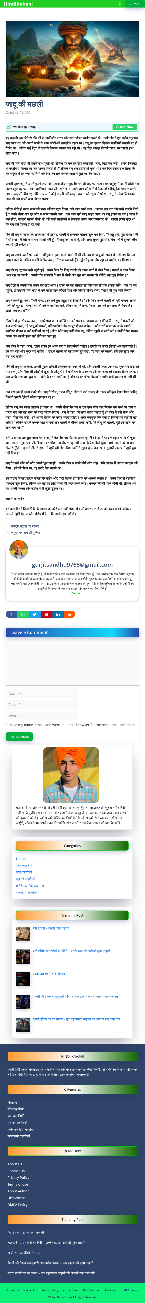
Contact (76, 593)
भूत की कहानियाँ (25, 879)
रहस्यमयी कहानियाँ (27, 892)
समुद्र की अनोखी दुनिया (25, 532)
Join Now (126, 127)
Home (21, 858)
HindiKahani (18, 4)
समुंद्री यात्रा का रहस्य (25, 526)
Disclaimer (16, 1198)
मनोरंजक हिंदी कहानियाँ (30, 885)
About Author (18, 1191)
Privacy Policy (18, 1177)
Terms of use (18, 1184)
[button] (120, 4)
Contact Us (16, 1170)
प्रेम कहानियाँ (24, 865)
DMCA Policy (18, 1204)
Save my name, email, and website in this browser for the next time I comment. (73, 724)
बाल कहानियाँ (24, 872)
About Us (15, 1164)
